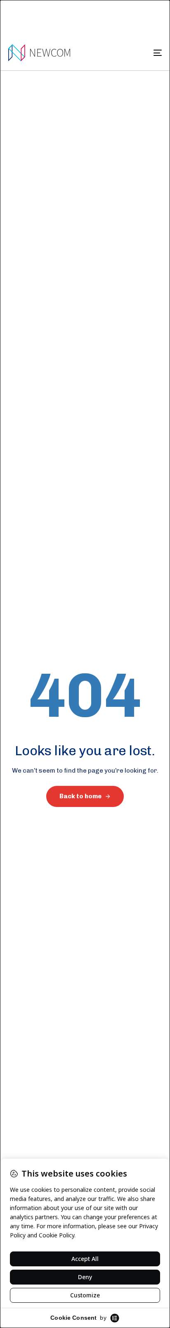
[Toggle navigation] (136, 52)
